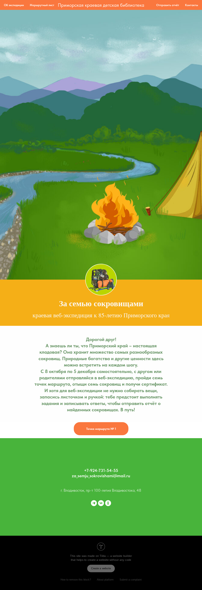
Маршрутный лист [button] (42, 5)
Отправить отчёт (167, 5)
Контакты (191, 5)
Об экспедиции (14, 5)
